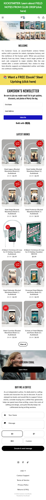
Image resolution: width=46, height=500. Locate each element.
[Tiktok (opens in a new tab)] (27, 462)
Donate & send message (23, 448)
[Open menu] (3, 17)
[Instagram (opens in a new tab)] (18, 462)
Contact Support (23, 475)
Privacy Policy (23, 485)
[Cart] (43, 17)
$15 (12, 441)
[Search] (39, 17)
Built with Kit (23, 123)
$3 (12, 434)
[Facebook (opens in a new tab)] (23, 462)
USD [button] (22, 471)
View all (23, 344)
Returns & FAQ (23, 489)
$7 (34, 434)
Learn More (23, 369)
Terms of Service (23, 480)
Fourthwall (27, 495)
